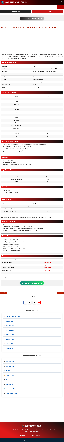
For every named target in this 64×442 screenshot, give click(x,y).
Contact (26, 435)
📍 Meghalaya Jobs (9, 330)
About (21, 435)
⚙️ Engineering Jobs (10, 388)
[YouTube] (39, 302)
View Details (47, 270)
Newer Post (4, 292)
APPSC (8, 24)
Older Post (60, 292)
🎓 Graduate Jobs (9, 379)
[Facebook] (25, 302)
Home (3, 24)
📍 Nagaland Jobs (9, 339)
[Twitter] (29, 302)
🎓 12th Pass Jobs (9, 366)
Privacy (39, 435)
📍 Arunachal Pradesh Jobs (12, 316)
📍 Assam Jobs (8, 321)
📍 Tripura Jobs (8, 348)
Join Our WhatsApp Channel (32, 18)
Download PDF (47, 262)
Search (60, 7)
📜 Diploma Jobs (9, 375)
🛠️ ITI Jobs (7, 370)
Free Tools (48, 11)
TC (43, 435)
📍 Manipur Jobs (9, 325)
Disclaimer (33, 435)
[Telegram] (34, 302)
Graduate (21, 277)
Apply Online (48, 265)
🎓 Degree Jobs (8, 384)
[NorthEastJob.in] (32, 426)
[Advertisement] (32, 40)
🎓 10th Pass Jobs (9, 361)
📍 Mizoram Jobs (9, 334)
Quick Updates (16, 11)
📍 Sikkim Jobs (8, 343)
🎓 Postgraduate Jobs (10, 393)
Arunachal (15, 277)
